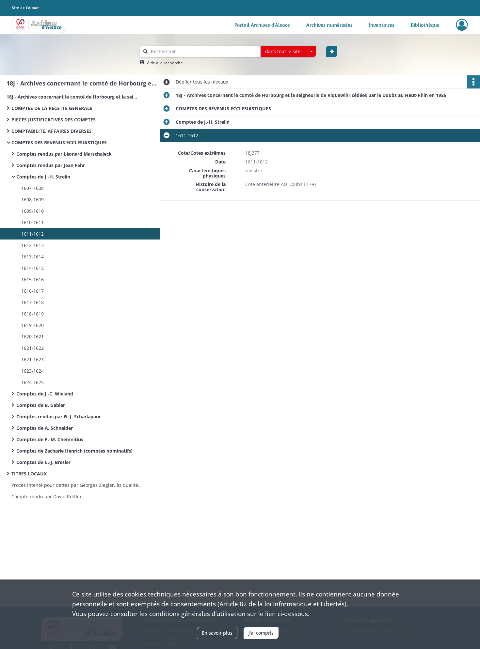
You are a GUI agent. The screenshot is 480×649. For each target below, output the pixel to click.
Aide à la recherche (165, 63)
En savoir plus (217, 633)
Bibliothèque (425, 25)
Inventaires (381, 25)
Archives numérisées (329, 25)
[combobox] (288, 51)
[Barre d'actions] (473, 81)
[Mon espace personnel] (462, 25)
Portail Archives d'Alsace (262, 25)
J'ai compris (261, 633)
